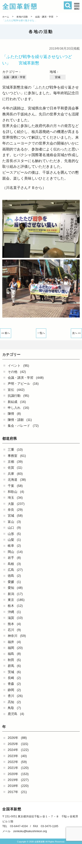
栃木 (11, 606)
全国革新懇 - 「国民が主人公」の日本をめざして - (35, 6)
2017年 (13, 792)
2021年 (13, 768)
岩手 (11, 557)
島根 (11, 564)
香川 (11, 696)
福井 (11, 642)
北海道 (12, 479)
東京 (11, 600)
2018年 (13, 786)
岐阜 (11, 545)
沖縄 (11, 612)
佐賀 (11, 467)
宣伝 (11, 389)
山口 (11, 527)
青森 (11, 684)
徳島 (11, 575)
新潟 (11, 594)
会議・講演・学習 (20, 377)
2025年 (13, 744)
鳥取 (11, 708)
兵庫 (11, 473)
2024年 (13, 750)
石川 (11, 630)
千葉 (11, 486)
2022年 (13, 762)
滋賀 (11, 618)
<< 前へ (5, 333)
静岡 (11, 690)
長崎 (11, 678)
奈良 (11, 509)
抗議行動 (14, 395)
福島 (11, 654)
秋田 (11, 660)
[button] (77, 6)
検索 (68, 5)
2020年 (13, 774)
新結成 (12, 402)
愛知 (11, 588)
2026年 (13, 738)
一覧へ (41, 333)
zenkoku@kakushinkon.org (30, 831)
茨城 (11, 672)
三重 (11, 449)
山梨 (11, 539)
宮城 (11, 515)
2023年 (13, 756)
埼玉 (11, 497)
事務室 (12, 456)
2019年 (13, 780)
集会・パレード (19, 425)
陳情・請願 (16, 420)
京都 (11, 461)
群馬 (11, 666)
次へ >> (76, 333)
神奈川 (12, 636)
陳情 (11, 413)
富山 (11, 522)
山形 (11, 534)
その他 (12, 372)
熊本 (11, 624)
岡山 (11, 552)
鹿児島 (12, 714)
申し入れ (14, 407)
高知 (11, 702)
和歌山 (12, 491)
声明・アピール (19, 383)
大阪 (11, 504)
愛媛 (11, 582)
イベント (14, 365)
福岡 (11, 648)
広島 (11, 570)
